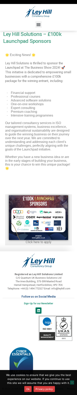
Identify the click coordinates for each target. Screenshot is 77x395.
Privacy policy (44, 389)
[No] (72, 382)
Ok (28, 389)
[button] (38, 24)
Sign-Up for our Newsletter (38, 303)
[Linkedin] (39, 310)
